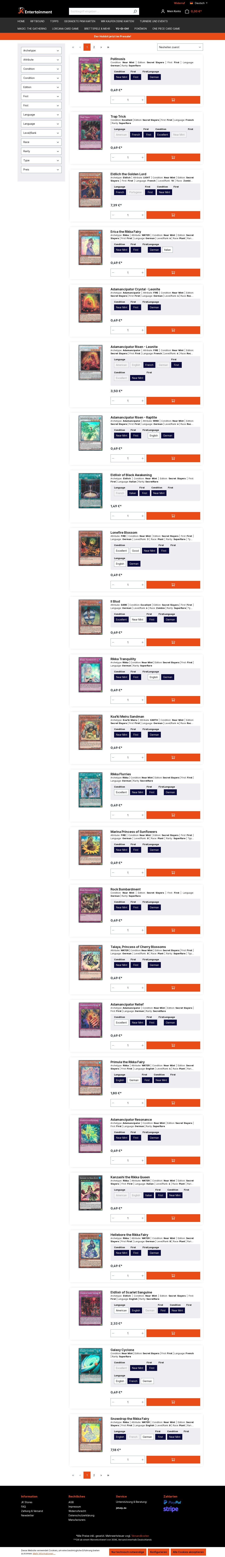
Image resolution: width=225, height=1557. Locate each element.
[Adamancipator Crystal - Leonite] (90, 305)
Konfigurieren (158, 1551)
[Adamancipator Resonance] (90, 1135)
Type (26, 160)
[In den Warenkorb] (173, 100)
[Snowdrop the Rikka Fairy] (90, 1434)
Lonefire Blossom (124, 532)
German (154, 77)
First (25, 96)
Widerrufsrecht (77, 1510)
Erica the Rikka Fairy (126, 231)
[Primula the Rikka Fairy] (90, 1077)
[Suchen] (135, 11)
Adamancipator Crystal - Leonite (135, 289)
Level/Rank (29, 132)
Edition (27, 87)
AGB (71, 1502)
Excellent (162, 134)
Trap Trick (118, 116)
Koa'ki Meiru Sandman (127, 716)
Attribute (28, 59)
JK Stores (26, 1502)
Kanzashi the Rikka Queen (130, 1177)
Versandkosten (140, 1535)
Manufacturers (77, 1519)
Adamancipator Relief (127, 1004)
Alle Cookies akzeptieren (188, 1551)
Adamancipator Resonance (131, 1119)
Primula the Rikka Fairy (128, 1062)
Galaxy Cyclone (122, 1350)
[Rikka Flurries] (90, 789)
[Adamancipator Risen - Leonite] (90, 362)
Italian (167, 249)
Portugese (135, 192)
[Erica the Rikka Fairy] (90, 247)
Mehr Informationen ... (44, 1553)
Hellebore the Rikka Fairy (129, 1235)
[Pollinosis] (90, 74)
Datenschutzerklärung (81, 1515)
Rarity (26, 151)
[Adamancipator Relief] (90, 1020)
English (136, 364)
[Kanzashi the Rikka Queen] (90, 1192)
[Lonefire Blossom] (90, 548)
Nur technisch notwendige (127, 1551)
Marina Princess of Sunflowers (134, 832)
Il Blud (115, 601)
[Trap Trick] (90, 132)
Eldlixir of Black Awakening (131, 475)
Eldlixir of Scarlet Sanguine (131, 1292)
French (136, 134)
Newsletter (27, 1515)
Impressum (75, 1506)
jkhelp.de (121, 1508)
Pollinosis (118, 59)
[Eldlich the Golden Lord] (90, 189)
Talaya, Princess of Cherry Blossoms (138, 947)
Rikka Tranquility (123, 659)
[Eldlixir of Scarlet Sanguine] (90, 1308)
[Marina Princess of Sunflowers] (90, 847)
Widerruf (179, 3)
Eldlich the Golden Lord (128, 174)
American (121, 134)
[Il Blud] (90, 617)
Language (29, 114)
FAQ (23, 1506)
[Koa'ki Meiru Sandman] (90, 732)
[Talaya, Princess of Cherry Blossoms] (90, 962)
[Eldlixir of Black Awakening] (90, 490)
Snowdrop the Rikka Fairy (130, 1419)
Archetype (29, 50)
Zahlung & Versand (32, 1510)
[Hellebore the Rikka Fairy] (90, 1250)
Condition (29, 68)
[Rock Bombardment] (90, 905)
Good (135, 550)
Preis (26, 169)
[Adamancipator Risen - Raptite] (90, 433)
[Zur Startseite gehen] (35, 11)
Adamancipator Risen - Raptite (134, 417)
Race (26, 142)
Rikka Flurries (121, 774)
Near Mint (121, 77)
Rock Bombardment (126, 889)
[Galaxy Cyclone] (90, 1365)
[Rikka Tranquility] (90, 674)
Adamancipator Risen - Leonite (134, 347)
